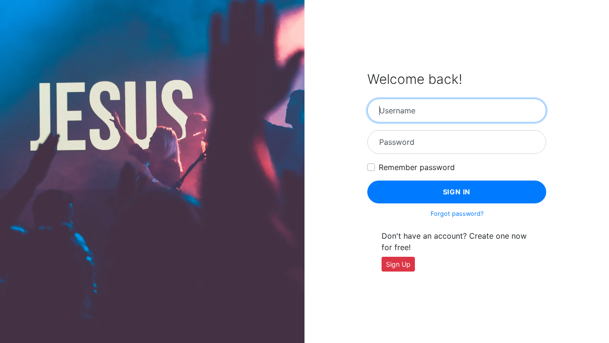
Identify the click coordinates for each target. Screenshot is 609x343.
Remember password (417, 167)
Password (396, 142)
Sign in (457, 192)
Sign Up (398, 264)
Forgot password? (457, 213)
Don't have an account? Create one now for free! (454, 241)
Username (397, 110)
